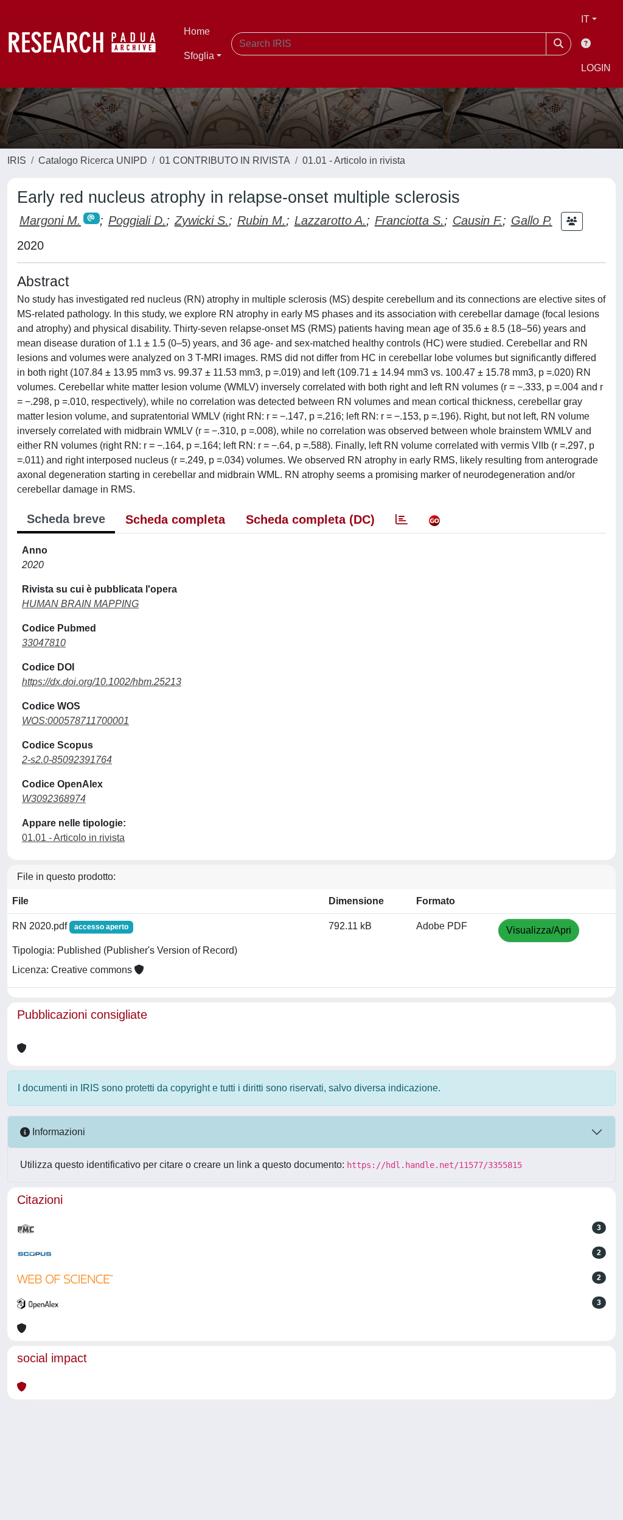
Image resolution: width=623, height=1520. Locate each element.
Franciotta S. (409, 220)
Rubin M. (261, 220)
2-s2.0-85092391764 (67, 760)
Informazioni (57, 1132)
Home (197, 31)
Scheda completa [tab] (175, 519)
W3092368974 (54, 798)
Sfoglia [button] (199, 56)
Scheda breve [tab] (66, 519)
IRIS (16, 160)
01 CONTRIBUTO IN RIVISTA (224, 160)
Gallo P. (531, 220)
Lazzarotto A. (330, 220)
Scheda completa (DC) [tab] (310, 519)
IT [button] (585, 19)
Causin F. (478, 220)
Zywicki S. (202, 220)
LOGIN (596, 68)
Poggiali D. (137, 220)
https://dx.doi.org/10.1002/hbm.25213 (101, 682)
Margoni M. (50, 220)
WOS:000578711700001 (75, 721)
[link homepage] (88, 44)
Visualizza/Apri (538, 930)
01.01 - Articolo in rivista (353, 160)
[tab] (401, 519)
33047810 (44, 643)
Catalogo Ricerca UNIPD (92, 160)
